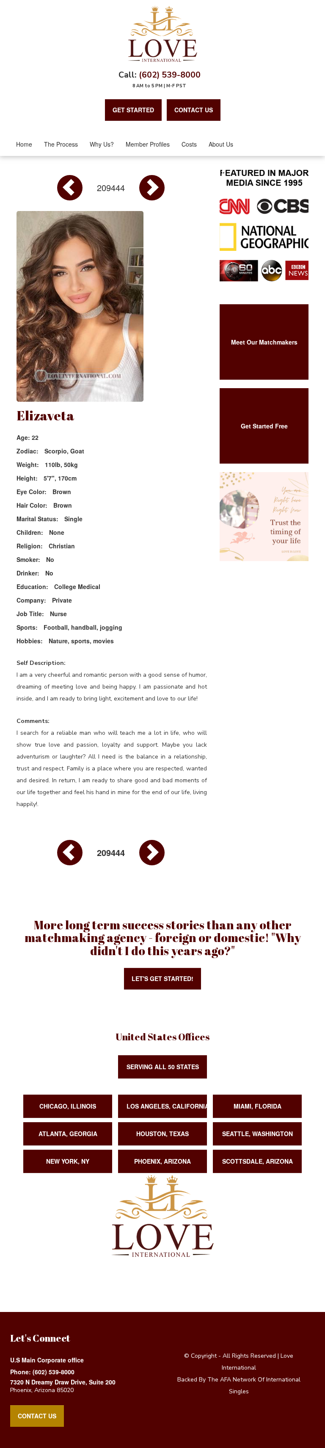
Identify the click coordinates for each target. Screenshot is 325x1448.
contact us (193, 110)
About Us (221, 144)
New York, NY (67, 1161)
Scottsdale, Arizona (257, 1161)
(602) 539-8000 (170, 75)
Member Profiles (148, 144)
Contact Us (37, 1416)
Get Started (133, 110)
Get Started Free (264, 426)
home (24, 144)
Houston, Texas (162, 1133)
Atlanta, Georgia (68, 1133)
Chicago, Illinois (67, 1106)
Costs (189, 144)
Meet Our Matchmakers (264, 342)
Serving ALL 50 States (163, 1066)
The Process (61, 144)
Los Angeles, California (167, 1106)
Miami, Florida (257, 1106)
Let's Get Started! (162, 978)
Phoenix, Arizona (162, 1161)
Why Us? (102, 144)
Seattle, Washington (257, 1133)
